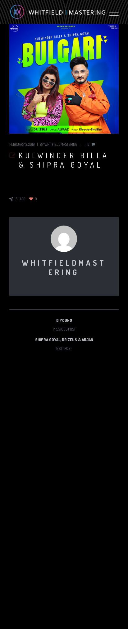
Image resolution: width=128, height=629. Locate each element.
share (20, 199)
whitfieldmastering (60, 144)
